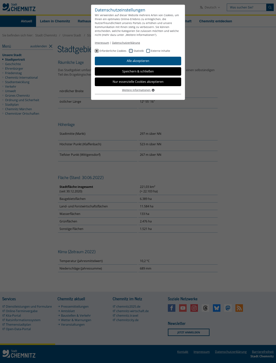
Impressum (102, 42)
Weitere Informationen (136, 90)
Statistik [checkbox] (139, 51)
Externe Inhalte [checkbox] (160, 51)
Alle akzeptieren (138, 61)
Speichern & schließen (138, 71)
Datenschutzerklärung (126, 42)
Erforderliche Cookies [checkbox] (113, 51)
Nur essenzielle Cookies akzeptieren (138, 82)
